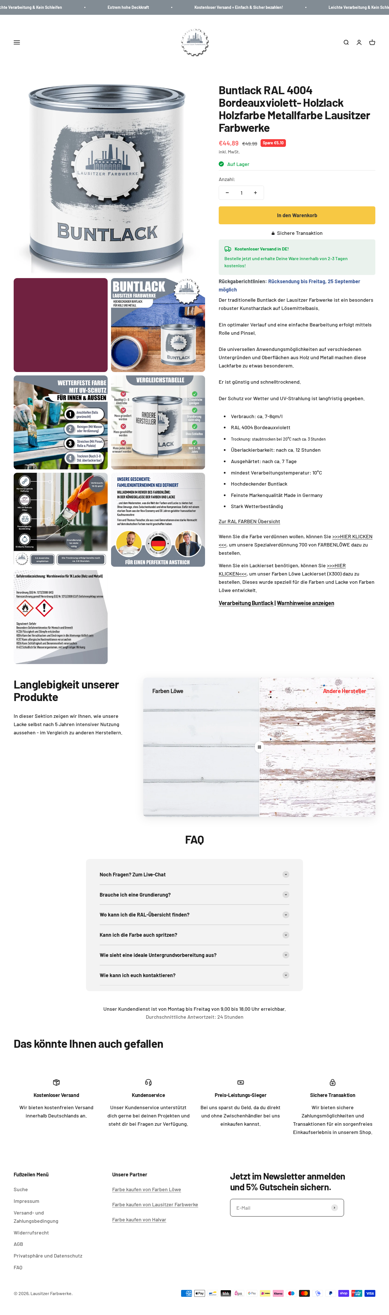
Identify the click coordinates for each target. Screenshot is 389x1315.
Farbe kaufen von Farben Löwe (146, 1189)
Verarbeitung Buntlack (246, 602)
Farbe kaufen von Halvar (139, 1219)
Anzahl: (227, 179)
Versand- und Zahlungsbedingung (36, 1216)
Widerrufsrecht (31, 1232)
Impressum (26, 1201)
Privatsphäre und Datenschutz (48, 1255)
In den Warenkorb (297, 215)
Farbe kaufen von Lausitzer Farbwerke (155, 1204)
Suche (21, 1189)
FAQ (18, 1267)
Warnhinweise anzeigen (305, 602)
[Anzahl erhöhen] (255, 193)
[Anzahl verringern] (227, 193)
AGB (18, 1244)
